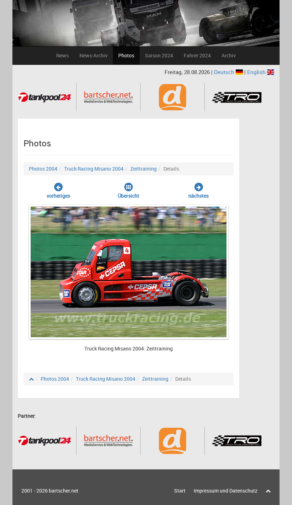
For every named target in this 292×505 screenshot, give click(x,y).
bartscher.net (63, 490)
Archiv (228, 55)
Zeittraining (143, 168)
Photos (126, 55)
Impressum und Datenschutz (225, 490)
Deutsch (225, 72)
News (62, 55)
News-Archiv (93, 55)
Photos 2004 (43, 168)
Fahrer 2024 (197, 55)
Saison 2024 (159, 55)
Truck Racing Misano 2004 (94, 168)
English (257, 72)
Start (180, 490)
